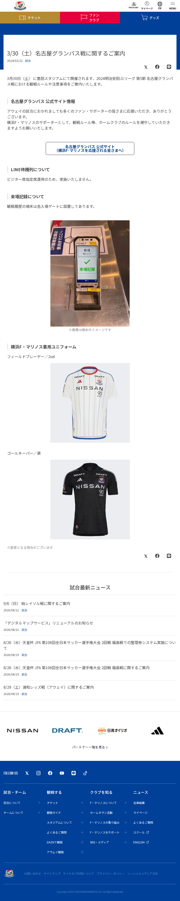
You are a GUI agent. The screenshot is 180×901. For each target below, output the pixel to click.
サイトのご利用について (78, 873)
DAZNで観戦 (55, 842)
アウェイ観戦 (55, 852)
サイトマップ (52, 873)
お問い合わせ (32, 873)
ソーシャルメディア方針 (142, 873)
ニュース (140, 792)
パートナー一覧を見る (89, 747)
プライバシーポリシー (111, 873)
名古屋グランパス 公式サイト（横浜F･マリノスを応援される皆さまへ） (90, 148)
